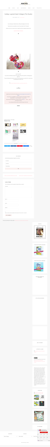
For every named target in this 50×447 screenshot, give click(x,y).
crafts (12, 148)
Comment (6, 186)
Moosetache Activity (22, 133)
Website (6, 207)
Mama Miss (25, 3)
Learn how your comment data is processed (21, 220)
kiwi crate (24, 148)
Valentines (27, 148)
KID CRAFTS (21, 148)
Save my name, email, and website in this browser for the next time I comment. (16, 212)
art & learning (10, 148)
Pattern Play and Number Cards (7, 127)
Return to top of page (23, 442)
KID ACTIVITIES (18, 148)
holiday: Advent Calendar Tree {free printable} (8, 133)
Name (6, 199)
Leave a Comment (22, 17)
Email (6, 203)
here (25, 99)
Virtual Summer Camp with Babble (23, 127)
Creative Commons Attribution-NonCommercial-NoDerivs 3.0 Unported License (39, 361)
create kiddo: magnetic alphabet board (15, 140)
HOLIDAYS (15, 148)
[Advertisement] (18, 21)
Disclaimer (27, 442)
